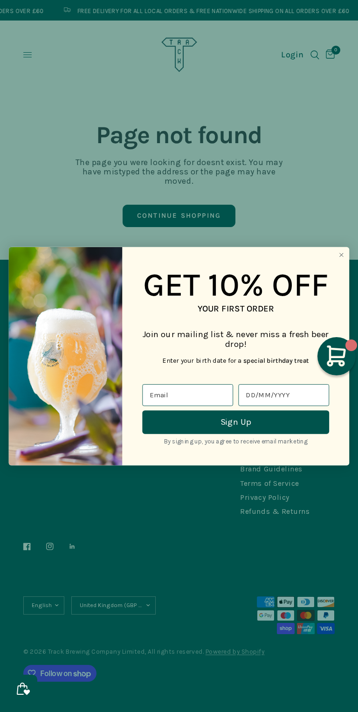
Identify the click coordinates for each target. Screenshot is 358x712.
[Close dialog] (341, 254)
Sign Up (235, 421)
